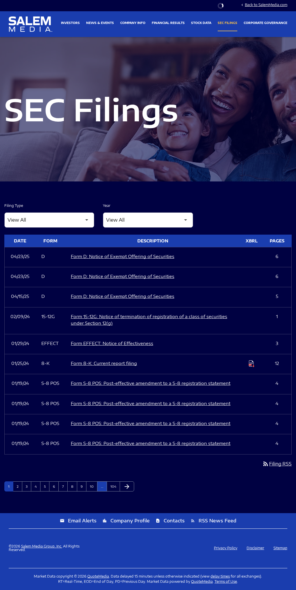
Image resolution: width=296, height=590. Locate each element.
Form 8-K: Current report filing (104, 363)
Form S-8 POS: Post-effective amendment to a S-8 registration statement (150, 383)
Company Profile (126, 521)
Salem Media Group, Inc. (41, 546)
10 (93, 486)
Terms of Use (225, 581)
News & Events (100, 23)
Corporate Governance (265, 23)
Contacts (170, 521)
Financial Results (168, 23)
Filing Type (13, 205)
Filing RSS (277, 464)
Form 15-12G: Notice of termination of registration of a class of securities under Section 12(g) (149, 320)
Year (106, 205)
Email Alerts (78, 521)
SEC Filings (227, 23)
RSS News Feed (213, 521)
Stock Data (201, 23)
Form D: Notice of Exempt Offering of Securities (122, 256)
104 (114, 486)
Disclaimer (255, 548)
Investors (70, 23)
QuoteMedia (98, 576)
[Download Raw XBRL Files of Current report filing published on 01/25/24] (251, 363)
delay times (220, 576)
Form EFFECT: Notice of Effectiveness (112, 343)
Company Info (132, 23)
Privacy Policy (225, 548)
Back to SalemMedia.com (263, 5)
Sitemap (280, 548)
